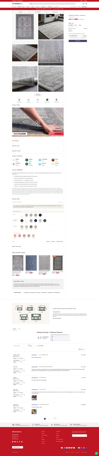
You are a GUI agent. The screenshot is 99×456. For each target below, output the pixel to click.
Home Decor (50, 6)
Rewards (43, 439)
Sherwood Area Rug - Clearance (57, 271)
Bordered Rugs (50, 292)
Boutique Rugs (16, 452)
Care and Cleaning (59, 439)
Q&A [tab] (19, 328)
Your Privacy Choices (84, 452)
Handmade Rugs (73, 6)
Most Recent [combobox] (81, 349)
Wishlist (85, 0)
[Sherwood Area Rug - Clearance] (58, 263)
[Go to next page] (51, 419)
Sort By (80, 348)
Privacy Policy (67, 452)
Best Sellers (14, 6)
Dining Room (60, 308)
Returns (57, 437)
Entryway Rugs (32, 292)
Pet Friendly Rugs (57, 292)
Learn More (85, 35)
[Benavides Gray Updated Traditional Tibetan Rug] (18, 263)
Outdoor (78, 6)
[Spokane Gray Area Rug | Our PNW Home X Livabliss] (44, 263)
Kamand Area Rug (28, 271)
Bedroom (64, 308)
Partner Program (44, 435)
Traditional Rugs (44, 292)
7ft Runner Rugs (26, 292)
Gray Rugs (38, 292)
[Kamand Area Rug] (31, 263)
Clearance (56, 6)
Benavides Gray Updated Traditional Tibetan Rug (16, 272)
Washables (19, 6)
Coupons (43, 441)
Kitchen (67, 308)
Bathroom (71, 308)
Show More (38, 94)
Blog (42, 437)
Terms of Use (72, 452)
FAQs (57, 433)
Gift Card (43, 443)
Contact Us (58, 431)
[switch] (37, 346)
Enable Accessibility (59, 441)
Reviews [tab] (14, 328)
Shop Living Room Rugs (57, 318)
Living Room (55, 308)
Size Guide (85, 28)
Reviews (43, 433)
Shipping (57, 435)
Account (81, 0)
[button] (86, 3)
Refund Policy (78, 452)
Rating (29, 344)
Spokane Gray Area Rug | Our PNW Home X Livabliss (44, 272)
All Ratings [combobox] (30, 345)
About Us (43, 431)
